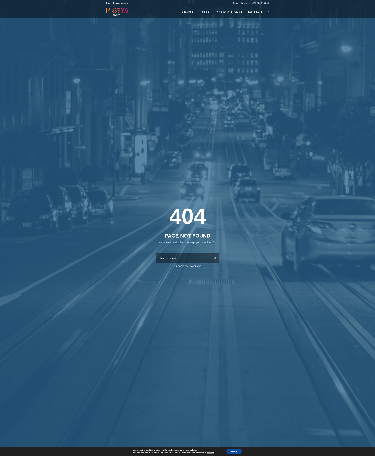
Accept (234, 451)
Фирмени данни (120, 3)
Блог (108, 3)
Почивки (205, 12)
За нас (236, 3)
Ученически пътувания (229, 12)
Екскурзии (188, 12)
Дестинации (255, 12)
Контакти (245, 3)
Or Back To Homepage (187, 266)
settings (210, 452)
